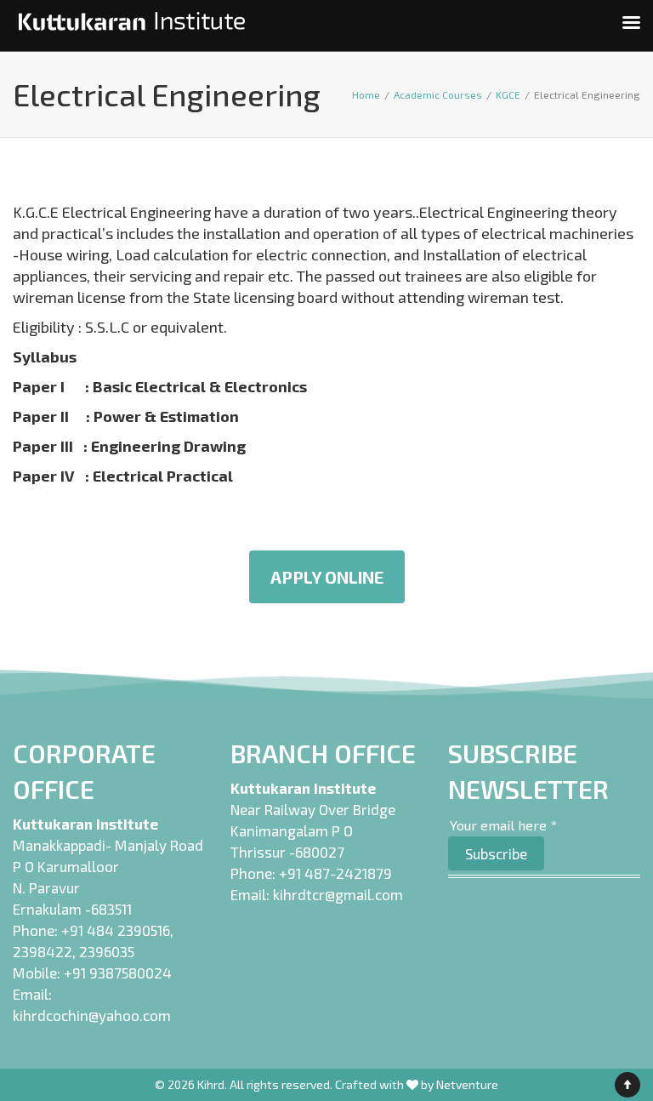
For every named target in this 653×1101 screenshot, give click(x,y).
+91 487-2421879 (335, 872)
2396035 (106, 951)
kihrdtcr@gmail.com (338, 894)
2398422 (42, 951)
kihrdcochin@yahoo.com (92, 1015)
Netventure (467, 1084)
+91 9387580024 (118, 972)
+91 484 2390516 (115, 929)
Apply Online (326, 577)
